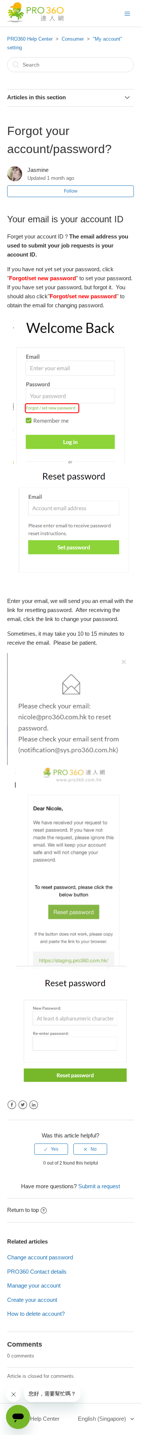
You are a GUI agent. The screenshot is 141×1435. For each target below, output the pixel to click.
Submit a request (99, 1186)
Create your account (32, 1300)
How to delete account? (36, 1313)
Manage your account (34, 1285)
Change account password (40, 1257)
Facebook (12, 1105)
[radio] (51, 1149)
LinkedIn (33, 1105)
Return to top (23, 1210)
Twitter (22, 1105)
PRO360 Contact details (37, 1271)
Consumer (73, 39)
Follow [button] (70, 191)
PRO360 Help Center (30, 39)
